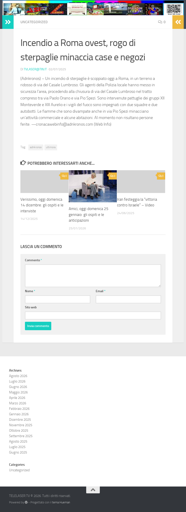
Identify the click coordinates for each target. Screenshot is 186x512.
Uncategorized (34, 22)
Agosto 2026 (18, 376)
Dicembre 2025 (20, 420)
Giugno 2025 (18, 452)
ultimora (51, 147)
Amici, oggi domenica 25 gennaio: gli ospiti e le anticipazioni (88, 214)
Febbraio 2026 (19, 409)
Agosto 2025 (18, 441)
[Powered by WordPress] (26, 502)
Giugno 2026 (18, 387)
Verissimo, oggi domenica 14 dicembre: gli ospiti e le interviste (42, 205)
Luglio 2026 (17, 381)
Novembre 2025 (20, 425)
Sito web (31, 307)
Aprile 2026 (17, 398)
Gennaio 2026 (19, 414)
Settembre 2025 (20, 436)
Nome (30, 291)
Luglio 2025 (17, 447)
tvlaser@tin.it (35, 69)
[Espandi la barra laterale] (8, 22)
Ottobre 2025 (18, 430)
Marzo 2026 (17, 403)
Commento (33, 260)
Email (100, 291)
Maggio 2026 (18, 392)
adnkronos (36, 147)
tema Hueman (61, 502)
